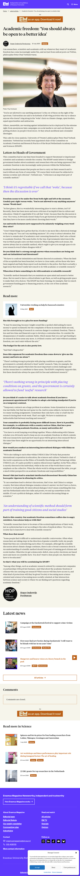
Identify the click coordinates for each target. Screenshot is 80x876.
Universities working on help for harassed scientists (42, 305)
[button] (76, 853)
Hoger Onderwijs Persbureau (20, 43)
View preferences (69, 867)
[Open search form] (68, 4)
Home (5, 11)
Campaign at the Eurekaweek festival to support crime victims (46, 623)
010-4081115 (11, 844)
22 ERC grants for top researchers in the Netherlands (42, 771)
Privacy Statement (57, 872)
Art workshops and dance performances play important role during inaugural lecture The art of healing (45, 754)
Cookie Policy (47, 872)
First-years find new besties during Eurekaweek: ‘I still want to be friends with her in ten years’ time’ (46, 642)
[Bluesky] (63, 841)
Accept (37, 867)
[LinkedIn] (48, 841)
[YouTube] (58, 841)
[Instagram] (43, 841)
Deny (53, 867)
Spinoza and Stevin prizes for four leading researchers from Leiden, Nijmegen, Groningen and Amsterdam (45, 736)
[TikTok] (53, 841)
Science (44, 44)
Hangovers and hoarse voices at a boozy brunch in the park (43, 660)
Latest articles (14, 11)
